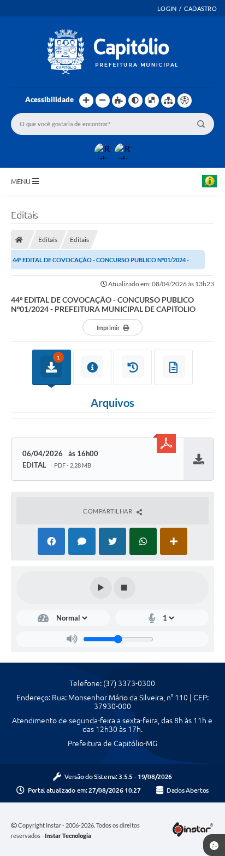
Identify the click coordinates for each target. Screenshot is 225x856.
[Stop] (124, 588)
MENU (21, 181)
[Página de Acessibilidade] (184, 100)
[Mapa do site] (168, 100)
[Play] (101, 588)
